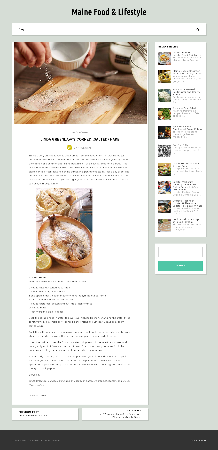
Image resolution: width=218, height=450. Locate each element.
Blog (22, 29)
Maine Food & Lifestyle (109, 11)
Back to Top (197, 440)
